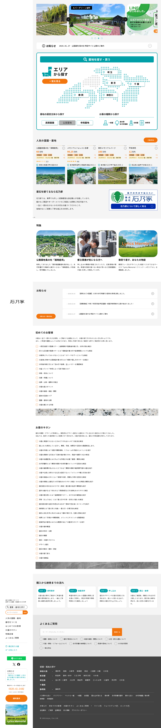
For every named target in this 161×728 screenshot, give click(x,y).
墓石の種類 (43, 535)
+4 (126, 158)
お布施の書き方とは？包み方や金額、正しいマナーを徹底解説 (61, 364)
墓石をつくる (11, 622)
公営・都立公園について (117, 639)
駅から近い (129, 695)
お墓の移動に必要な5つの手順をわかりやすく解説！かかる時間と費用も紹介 (66, 481)
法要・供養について (46, 378)
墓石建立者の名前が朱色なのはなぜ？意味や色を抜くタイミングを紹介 (64, 504)
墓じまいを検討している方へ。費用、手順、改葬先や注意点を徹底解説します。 (67, 446)
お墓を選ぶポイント (46, 387)
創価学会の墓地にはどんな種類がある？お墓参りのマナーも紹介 (61, 522)
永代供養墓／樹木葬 (142, 695)
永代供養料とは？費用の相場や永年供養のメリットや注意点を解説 (62, 464)
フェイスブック (110, 706)
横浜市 (57, 671)
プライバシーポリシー (79, 710)
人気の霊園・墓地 (13, 618)
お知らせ (43, 706)
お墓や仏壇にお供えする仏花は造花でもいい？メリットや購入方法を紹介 (65, 472)
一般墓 (79, 695)
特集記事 (9, 634)
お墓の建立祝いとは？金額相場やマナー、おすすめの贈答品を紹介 (62, 495)
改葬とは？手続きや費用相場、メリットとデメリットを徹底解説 (61, 517)
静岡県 (43, 689)
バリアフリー (57, 695)
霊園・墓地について (50, 639)
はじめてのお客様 (13, 626)
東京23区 (87, 675)
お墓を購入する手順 (46, 405)
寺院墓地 (50, 699)
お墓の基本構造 (44, 526)
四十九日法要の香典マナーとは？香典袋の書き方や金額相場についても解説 (65, 351)
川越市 (106, 680)
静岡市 (57, 689)
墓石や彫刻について (71, 639)
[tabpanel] (41, 19)
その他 (105, 671)
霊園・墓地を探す (48, 666)
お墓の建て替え (44, 553)
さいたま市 (97, 680)
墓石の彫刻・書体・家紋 (47, 549)
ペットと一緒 (69, 695)
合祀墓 (86, 695)
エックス (123, 706)
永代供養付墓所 (117, 695)
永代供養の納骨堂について (82, 643)
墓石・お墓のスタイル (47, 540)
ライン (96, 706)
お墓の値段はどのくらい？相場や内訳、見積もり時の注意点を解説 (62, 477)
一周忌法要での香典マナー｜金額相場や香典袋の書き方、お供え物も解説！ (65, 346)
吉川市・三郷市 (61, 680)
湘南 (64, 671)
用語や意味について (105, 643)
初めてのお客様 (55, 706)
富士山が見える (96, 695)
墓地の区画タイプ (45, 396)
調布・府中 (67, 675)
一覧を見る (150, 140)
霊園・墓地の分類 (45, 400)
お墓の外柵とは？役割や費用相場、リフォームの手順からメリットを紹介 (65, 450)
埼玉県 (43, 680)
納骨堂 (42, 699)
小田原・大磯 (95, 671)
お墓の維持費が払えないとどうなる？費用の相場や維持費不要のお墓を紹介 (65, 468)
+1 (64, 155)
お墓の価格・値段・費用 (47, 391)
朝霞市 (87, 680)
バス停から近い (45, 695)
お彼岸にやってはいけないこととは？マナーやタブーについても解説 (63, 355)
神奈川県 (44, 671)
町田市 (57, 675)
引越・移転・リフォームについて (55, 643)
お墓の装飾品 (44, 558)
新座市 (80, 680)
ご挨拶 (50, 710)
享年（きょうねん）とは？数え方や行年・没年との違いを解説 (61, 499)
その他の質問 (122, 643)
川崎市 (71, 671)
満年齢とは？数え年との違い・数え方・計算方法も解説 (58, 508)
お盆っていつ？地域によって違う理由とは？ (54, 369)
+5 (64, 158)
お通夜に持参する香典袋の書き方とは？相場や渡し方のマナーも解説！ (64, 360)
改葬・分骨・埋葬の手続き (48, 382)
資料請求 (16, 698)
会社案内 (43, 710)
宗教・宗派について (46, 373)
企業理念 (58, 710)
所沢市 (114, 680)
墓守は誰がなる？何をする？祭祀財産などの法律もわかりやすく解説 (63, 490)
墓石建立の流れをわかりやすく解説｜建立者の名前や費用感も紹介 (62, 486)
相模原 (79, 671)
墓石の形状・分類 (45, 531)
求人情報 (66, 710)
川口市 (72, 680)
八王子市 (77, 675)
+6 (95, 158)
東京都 (43, 675)
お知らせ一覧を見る (46, 316)
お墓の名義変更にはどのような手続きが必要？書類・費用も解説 (61, 459)
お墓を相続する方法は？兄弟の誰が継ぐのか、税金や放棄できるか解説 (64, 455)
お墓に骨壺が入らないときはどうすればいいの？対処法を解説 (61, 441)
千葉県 (43, 684)
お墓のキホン (11, 630)
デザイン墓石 (44, 544)
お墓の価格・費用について (93, 639)
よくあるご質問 (12, 637)
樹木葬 (107, 695)
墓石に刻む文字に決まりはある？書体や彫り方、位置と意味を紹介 (62, 513)
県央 (86, 671)
